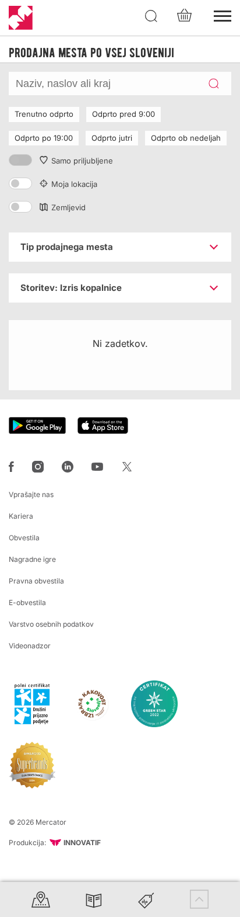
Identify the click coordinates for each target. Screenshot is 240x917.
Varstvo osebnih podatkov (51, 624)
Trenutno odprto (44, 114)
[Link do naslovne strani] (21, 18)
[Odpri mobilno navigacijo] (222, 14)
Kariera (21, 516)
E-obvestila (27, 602)
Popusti (146, 899)
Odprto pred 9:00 (123, 114)
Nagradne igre (32, 559)
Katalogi (93, 899)
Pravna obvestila (36, 580)
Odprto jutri (111, 138)
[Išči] (151, 16)
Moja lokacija (74, 184)
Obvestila (24, 537)
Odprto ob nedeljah (186, 138)
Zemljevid (68, 207)
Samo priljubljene (82, 160)
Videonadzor (30, 645)
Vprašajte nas (31, 494)
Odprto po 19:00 (44, 138)
